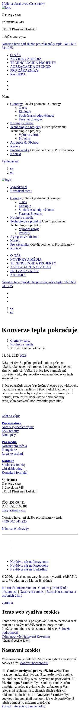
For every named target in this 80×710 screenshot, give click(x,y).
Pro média (9, 442)
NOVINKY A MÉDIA (26, 59)
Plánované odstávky (15, 528)
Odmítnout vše (12, 636)
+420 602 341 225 (14, 521)
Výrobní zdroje (29, 135)
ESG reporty (10, 431)
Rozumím (43, 636)
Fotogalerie (9, 450)
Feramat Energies (30, 119)
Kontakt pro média (14, 446)
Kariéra (15, 146)
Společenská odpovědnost (36, 115)
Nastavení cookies (32, 591)
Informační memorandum (19, 588)
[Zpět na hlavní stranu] (6, 7)
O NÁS (15, 55)
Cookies (43, 588)
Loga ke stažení (12, 453)
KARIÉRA (18, 74)
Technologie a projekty (25, 127)
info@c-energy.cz (14, 510)
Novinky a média (21, 123)
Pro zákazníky (19, 150)
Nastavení (29, 636)
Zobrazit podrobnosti (34, 663)
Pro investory (11, 423)
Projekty (24, 138)
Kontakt (15, 154)
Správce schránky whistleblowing (14, 466)
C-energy (16, 104)
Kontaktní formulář (15, 472)
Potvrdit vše (10, 706)
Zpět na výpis (11, 416)
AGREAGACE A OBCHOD (30, 66)
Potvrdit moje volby (32, 706)
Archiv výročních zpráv (18, 427)
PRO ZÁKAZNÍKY (24, 70)
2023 (23, 355)
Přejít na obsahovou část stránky (23, 3)
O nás (23, 108)
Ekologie (25, 111)
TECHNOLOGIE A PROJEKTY (33, 63)
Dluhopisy (9, 435)
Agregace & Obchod (24, 142)
